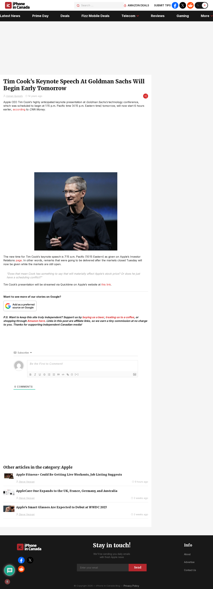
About (187, 554)
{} (72, 374)
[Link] (67, 375)
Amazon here (36, 321)
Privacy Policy (131, 585)
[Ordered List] (49, 375)
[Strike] (44, 375)
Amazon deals (138, 5)
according (19, 109)
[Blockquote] (58, 375)
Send (137, 567)
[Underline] (39, 375)
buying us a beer (93, 317)
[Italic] (35, 375)
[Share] (145, 96)
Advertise (189, 562)
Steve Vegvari (27, 481)
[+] (77, 374)
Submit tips (162, 5)
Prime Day (40, 16)
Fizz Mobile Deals (95, 16)
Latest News (10, 16)
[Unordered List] (53, 375)
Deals (65, 16)
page (19, 260)
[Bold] (30, 375)
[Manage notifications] (7, 581)
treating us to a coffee (120, 317)
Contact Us (190, 570)
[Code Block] (63, 375)
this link (106, 284)
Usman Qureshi (14, 96)
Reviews (158, 16)
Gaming (183, 16)
